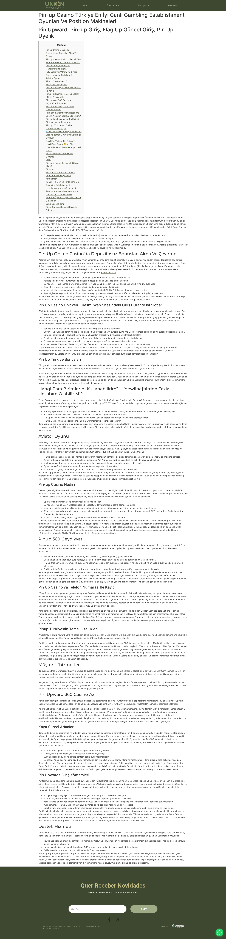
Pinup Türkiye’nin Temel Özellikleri (62, 94)
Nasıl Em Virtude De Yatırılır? (60, 141)
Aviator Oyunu (53, 78)
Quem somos (113, 5)
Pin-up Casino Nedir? (56, 81)
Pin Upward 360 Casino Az (59, 100)
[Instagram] (117, 919)
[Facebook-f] (109, 919)
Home (84, 5)
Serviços (142, 5)
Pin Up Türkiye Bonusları (58, 65)
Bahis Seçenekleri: (55, 204)
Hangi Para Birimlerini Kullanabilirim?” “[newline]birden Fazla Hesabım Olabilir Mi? (61, 71)
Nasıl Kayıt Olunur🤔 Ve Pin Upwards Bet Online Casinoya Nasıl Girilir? (63, 147)
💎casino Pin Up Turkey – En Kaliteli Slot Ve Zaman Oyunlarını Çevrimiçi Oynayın (63, 134)
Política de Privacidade (92, 926)
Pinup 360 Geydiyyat (56, 84)
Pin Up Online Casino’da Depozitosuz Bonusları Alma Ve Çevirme (61, 53)
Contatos (172, 5)
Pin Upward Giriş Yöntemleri (60, 106)
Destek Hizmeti (53, 109)
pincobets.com (108, 272)
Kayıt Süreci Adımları (56, 103)
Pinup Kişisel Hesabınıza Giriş (60, 172)
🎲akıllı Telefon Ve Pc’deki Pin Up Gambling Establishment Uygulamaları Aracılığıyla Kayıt (62, 185)
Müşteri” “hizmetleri (55, 97)
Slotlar (49, 160)
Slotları (49, 169)
